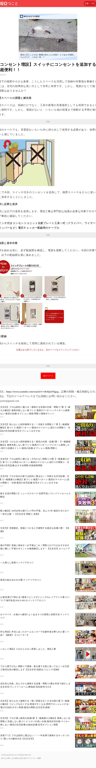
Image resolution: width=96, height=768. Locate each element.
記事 (87, 3)
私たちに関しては (7, 758)
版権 (39, 758)
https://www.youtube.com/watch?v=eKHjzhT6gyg (32, 391)
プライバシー (32, 758)
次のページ (48, 376)
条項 (25, 758)
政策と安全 (19, 758)
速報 (93, 3)
